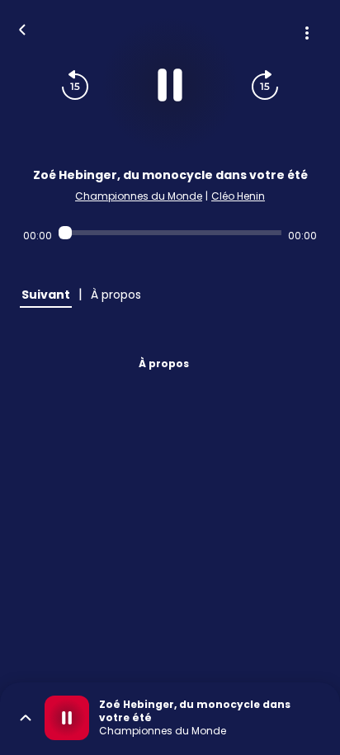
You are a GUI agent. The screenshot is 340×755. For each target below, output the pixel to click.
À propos (164, 363)
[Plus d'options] (306, 33)
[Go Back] (22, 28)
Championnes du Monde (138, 196)
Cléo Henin (238, 196)
